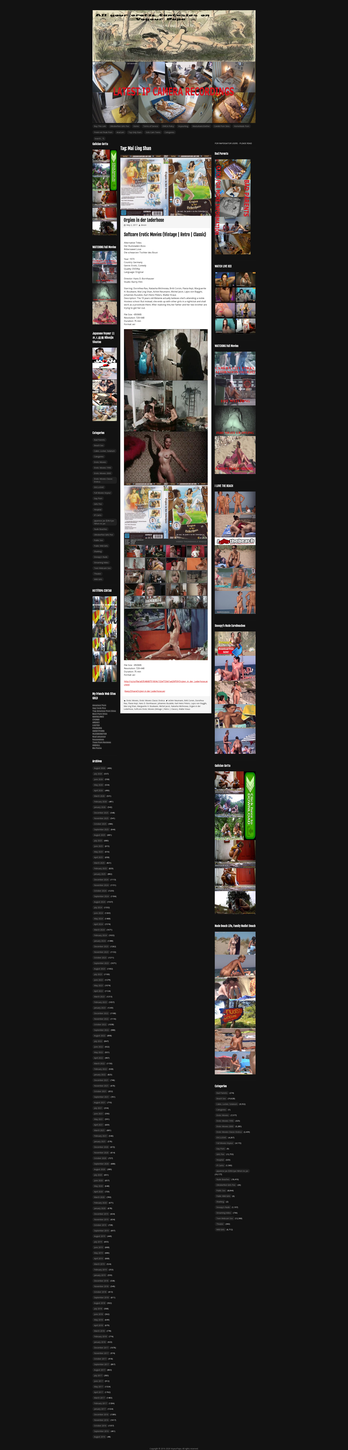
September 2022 (101, 1030)
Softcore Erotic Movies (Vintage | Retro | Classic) (156, 709)
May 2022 (98, 1052)
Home (136, 126)
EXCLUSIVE (99, 487)
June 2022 (98, 1046)
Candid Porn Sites (222, 126)
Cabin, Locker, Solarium (104, 451)
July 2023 (98, 974)
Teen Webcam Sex (102, 568)
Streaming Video (101, 562)
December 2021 (101, 1080)
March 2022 (99, 1063)
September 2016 (101, 1431)
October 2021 (100, 1091)
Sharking (98, 551)
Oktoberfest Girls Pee (119, 126)
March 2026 (99, 796)
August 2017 (99, 1370)
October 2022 (100, 1024)
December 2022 (101, 1013)
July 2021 (98, 1108)
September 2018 (101, 1297)
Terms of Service (150, 126)
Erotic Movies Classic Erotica (152, 700)
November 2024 (101, 885)
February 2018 (100, 1336)
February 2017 (100, 1403)
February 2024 (100, 935)
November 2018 (101, 1286)
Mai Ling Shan (130, 706)
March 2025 (99, 863)
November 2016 (101, 1420)
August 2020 (99, 1169)
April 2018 (98, 1325)
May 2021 (98, 1119)
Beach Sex (98, 445)
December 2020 (101, 1147)
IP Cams (97, 515)
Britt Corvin (189, 700)
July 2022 (98, 1041)
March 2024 (99, 929)
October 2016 (100, 1425)
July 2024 (98, 907)
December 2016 (101, 1414)
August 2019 (99, 1236)
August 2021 (99, 1102)
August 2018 (99, 1303)
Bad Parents (99, 440)
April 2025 (98, 857)
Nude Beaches (100, 529)
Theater (97, 573)
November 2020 (101, 1152)
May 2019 (98, 1253)
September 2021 (101, 1097)
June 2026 (98, 779)
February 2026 (100, 801)
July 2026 (98, 773)
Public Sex (98, 540)
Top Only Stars (135, 132)
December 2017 (101, 1347)
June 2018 (98, 1314)
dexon (143, 225)
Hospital (97, 509)
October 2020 (100, 1158)
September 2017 (101, 1364)
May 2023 (98, 985)
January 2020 (99, 1208)
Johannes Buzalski (166, 703)
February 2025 (100, 868)
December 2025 (101, 812)
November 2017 (101, 1353)
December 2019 (101, 1214)
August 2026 (99, 768)
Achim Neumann (175, 700)
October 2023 (100, 957)
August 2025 (99, 835)
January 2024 (99, 941)
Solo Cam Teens (153, 132)
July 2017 (98, 1375)
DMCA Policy (168, 126)
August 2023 (99, 968)
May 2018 (98, 1319)
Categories (169, 132)
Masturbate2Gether (201, 126)
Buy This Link (100, 126)
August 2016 (99, 1436)
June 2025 (98, 846)
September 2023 (101, 963)
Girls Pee (98, 504)
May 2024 (98, 918)
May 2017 (98, 1386)
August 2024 (99, 902)
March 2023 (99, 996)
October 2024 (100, 890)
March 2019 (99, 1264)
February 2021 (100, 1136)
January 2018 (99, 1342)
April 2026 (98, 790)
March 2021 (99, 1130)
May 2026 (98, 785)
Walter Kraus (184, 709)
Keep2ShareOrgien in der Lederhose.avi (145, 691)
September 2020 (101, 1163)
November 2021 (101, 1085)
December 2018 (101, 1280)
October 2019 (100, 1225)
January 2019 (99, 1275)
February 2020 (100, 1202)
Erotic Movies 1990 (102, 467)
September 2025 (101, 829)
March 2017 (99, 1397)
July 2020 (98, 1175)
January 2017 (99, 1409)
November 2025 (101, 818)
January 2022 (99, 1074)
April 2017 (98, 1392)
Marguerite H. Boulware (147, 706)
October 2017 (100, 1358)
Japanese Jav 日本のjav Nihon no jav (104, 522)
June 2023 (98, 980)
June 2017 (98, 1381)
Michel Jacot (164, 706)
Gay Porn (98, 498)
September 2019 (101, 1230)
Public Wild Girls (101, 546)
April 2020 (98, 1191)
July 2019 (98, 1241)
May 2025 (98, 851)
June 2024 (98, 913)
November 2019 (101, 1219)
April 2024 (98, 924)
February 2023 (100, 1002)
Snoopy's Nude (100, 557)
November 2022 (101, 1019)
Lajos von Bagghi (198, 703)
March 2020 (99, 1197)
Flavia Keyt (133, 703)
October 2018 (100, 1292)
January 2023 (99, 1007)
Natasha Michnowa (179, 706)
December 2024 (101, 879)
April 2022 (98, 1058)
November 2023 (101, 952)
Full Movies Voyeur (102, 493)
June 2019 (98, 1247)
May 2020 (98, 1186)
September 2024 (101, 896)
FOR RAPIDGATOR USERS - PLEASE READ (233, 143)
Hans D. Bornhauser (148, 703)
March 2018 (99, 1331)
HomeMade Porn (241, 126)
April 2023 (98, 991)
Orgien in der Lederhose (144, 220)
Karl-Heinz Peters (182, 703)
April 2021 (98, 1124)
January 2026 (99, 807)
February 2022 (100, 1069)
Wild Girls (98, 579)
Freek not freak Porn (103, 132)
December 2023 (101, 946)
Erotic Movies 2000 (102, 473)
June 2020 (98, 1180)
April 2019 (98, 1258)
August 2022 (99, 1035)
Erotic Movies (132, 700)
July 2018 (98, 1308)
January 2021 (99, 1141)
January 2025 (99, 874)
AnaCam (120, 132)
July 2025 (98, 840)
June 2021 (98, 1113)
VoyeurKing (183, 126)
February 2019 (100, 1269)
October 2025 (100, 824)
